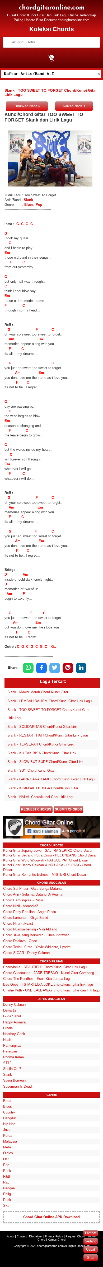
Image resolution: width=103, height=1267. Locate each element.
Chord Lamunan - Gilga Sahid (25, 918)
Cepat (90, 1249)
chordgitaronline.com (52, 7)
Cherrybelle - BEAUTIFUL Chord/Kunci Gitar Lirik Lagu (45, 967)
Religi (7, 1194)
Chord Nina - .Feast (18, 923)
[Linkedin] (81, 668)
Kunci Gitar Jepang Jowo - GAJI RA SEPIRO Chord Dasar (47, 851)
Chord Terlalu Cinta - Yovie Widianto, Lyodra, (37, 947)
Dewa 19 (9, 1010)
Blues (29, 205)
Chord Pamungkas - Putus (23, 900)
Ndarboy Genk (14, 1034)
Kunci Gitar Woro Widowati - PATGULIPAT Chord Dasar (45, 860)
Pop (39, 205)
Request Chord (75, 1236)
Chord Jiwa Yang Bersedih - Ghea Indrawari (36, 935)
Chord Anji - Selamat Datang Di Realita (32, 894)
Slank (28, 200)
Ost (6, 1159)
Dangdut (9, 1118)
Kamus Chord (56, 1239)
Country (9, 1112)
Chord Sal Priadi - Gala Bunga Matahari (33, 889)
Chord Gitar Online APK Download (51, 1217)
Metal (7, 1147)
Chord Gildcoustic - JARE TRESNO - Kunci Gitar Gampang (48, 973)
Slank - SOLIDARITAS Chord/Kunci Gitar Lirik (42, 727)
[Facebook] (41, 668)
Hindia (8, 1028)
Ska (6, 1206)
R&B (6, 1177)
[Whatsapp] (28, 668)
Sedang (90, 1241)
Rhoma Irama (13, 1057)
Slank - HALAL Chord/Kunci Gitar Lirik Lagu (40, 797)
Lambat (90, 1233)
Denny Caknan (14, 1005)
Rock (7, 1200)
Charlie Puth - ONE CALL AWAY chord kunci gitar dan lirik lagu (51, 990)
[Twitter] (54, 668)
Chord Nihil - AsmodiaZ (20, 906)
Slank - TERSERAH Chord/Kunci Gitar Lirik (40, 744)
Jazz (7, 1130)
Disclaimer (36, 1236)
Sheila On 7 (12, 1069)
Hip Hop (9, 1124)
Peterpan (10, 1051)
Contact (22, 1236)
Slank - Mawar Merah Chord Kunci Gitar (37, 692)
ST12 (7, 1063)
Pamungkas (12, 1045)
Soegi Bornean (14, 1080)
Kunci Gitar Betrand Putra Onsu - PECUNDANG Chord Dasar (50, 855)
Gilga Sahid (12, 1016)
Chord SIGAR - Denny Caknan (26, 953)
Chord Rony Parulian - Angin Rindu (29, 912)
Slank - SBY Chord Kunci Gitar (31, 770)
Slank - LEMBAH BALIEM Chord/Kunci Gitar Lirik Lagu (49, 701)
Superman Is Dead (17, 1086)
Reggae (9, 1188)
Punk (7, 1171)
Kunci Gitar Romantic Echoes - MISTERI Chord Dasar (44, 875)
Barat (7, 1101)
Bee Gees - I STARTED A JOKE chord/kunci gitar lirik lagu (48, 984)
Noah (7, 1040)
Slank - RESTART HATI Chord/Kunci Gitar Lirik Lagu (47, 735)
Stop (90, 1258)
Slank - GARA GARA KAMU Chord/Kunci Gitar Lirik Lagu (51, 779)
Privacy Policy (54, 1236)
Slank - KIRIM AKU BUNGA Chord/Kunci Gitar (42, 788)
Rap (6, 1182)
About (10, 1236)
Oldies (8, 1153)
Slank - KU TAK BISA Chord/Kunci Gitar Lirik (41, 753)
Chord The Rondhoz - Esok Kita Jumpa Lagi (37, 979)
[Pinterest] (68, 668)
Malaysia (10, 1141)
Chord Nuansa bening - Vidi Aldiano (30, 929)
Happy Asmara (14, 1022)
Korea (7, 1136)
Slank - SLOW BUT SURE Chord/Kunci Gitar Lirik (45, 762)
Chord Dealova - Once (20, 941)
